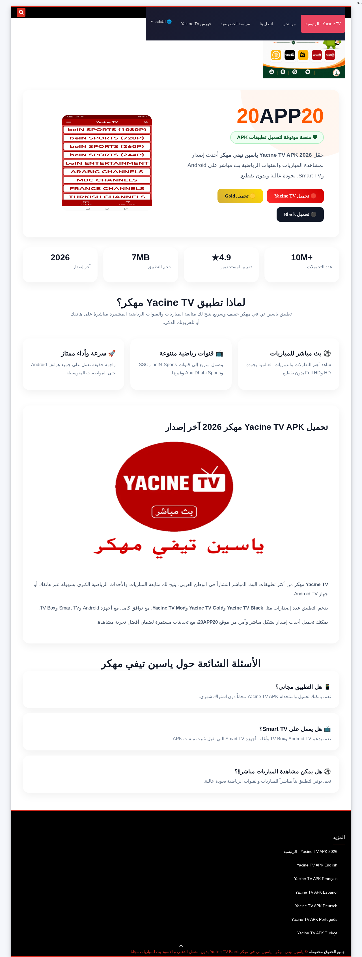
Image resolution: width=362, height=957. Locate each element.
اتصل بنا (266, 23)
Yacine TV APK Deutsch (316, 906)
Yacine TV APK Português (314, 919)
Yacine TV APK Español (316, 892)
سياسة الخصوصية (235, 23)
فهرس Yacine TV (196, 23)
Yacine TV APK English (317, 865)
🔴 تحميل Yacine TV (295, 196)
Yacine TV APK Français (315, 878)
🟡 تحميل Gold (240, 196)
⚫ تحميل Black (300, 214)
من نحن (289, 23)
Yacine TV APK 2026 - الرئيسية (310, 851)
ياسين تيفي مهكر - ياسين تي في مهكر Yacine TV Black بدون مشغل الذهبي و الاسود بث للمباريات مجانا (217, 951)
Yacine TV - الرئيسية (323, 23)
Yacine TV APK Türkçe (317, 933)
